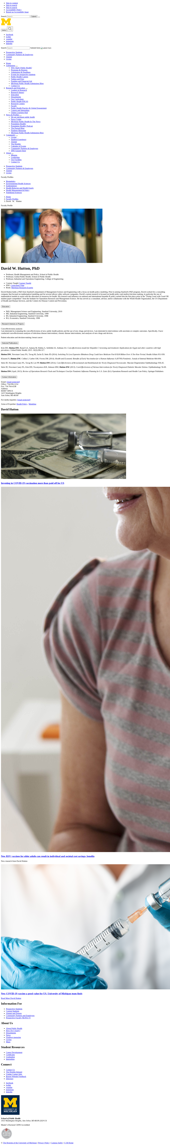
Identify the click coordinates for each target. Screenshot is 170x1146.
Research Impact (17, 92)
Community (10, 135)
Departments (16, 97)
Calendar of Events (18, 146)
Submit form (35, 48)
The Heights (16, 144)
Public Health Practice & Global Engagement (29, 108)
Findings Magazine (18, 130)
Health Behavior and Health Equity (20, 188)
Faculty (14, 106)
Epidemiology (11, 186)
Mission (14, 155)
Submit (33, 16)
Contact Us (15, 86)
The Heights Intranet (14, 1072)
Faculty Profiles (12, 199)
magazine (13, 1037)
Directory (9, 1079)
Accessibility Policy (14, 10)
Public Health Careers (19, 77)
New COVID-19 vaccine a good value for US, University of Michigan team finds (41, 993)
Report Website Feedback (16, 1076)
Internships (10, 1059)
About (8, 153)
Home (8, 63)
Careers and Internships (20, 110)
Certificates (10, 1055)
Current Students (12, 1011)
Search (4, 16)
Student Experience (18, 139)
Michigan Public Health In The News (25, 122)
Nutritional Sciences (14, 192)
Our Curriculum (17, 99)
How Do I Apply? (13, 1031)
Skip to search (11, 5)
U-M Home (68, 1143)
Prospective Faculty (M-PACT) (18, 1018)
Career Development (14, 1052)
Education (15, 95)
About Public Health (14, 1028)
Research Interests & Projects (13, 324)
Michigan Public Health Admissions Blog (27, 83)
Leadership (15, 157)
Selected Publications (10, 343)
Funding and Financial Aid (21, 81)
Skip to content (12, 3)
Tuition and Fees (17, 79)
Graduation (10, 1057)
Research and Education (15, 88)
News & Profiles (12, 115)
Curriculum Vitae (17, 285)
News (8, 1035)
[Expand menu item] (17, 66)
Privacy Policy (44, 1143)
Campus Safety (57, 1143)
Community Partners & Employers (19, 55)
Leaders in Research (19, 90)
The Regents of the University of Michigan (20, 1143)
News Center (16, 119)
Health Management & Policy (17, 190)
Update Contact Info (14, 1074)
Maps (8, 1042)
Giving (8, 59)
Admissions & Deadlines (20, 72)
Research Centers (18, 104)
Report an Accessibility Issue (17, 12)
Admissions (10, 65)
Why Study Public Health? (21, 68)
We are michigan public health (23, 117)
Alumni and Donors (14, 1013)
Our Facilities (16, 160)
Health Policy (22, 404)
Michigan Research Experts (22, 288)
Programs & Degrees (19, 70)
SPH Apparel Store (18, 151)
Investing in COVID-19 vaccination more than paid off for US (32, 483)
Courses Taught (25, 283)
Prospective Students (14, 52)
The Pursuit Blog (17, 128)
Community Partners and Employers (20, 1016)
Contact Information (9, 377)
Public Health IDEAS (19, 101)
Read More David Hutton (11, 998)
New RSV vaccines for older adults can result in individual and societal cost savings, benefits (47, 856)
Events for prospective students (23, 74)
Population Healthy (18, 124)
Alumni (9, 57)
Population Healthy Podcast (22, 126)
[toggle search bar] (10, 28)
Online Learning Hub (19, 113)
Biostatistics (10, 181)
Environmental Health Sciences (18, 184)
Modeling (32, 404)
